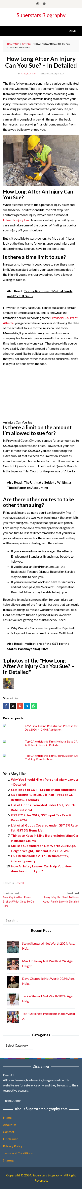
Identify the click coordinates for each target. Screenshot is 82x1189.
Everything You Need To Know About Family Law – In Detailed (61, 897)
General (19, 883)
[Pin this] (20, 706)
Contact (8, 1132)
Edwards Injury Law (16, 220)
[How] (41, 160)
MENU (72, 31)
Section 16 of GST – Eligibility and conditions (43, 789)
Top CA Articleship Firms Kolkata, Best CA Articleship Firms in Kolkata (51, 743)
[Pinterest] (38, 4)
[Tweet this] (13, 706)
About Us (9, 1125)
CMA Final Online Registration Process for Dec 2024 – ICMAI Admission (51, 727)
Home (7, 1117)
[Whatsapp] (34, 706)
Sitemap (8, 1160)
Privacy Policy (12, 1146)
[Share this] (6, 706)
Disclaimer (10, 1139)
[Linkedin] (44, 4)
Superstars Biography (41, 15)
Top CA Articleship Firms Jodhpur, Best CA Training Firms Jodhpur (51, 757)
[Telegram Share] (27, 706)
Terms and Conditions (18, 1153)
